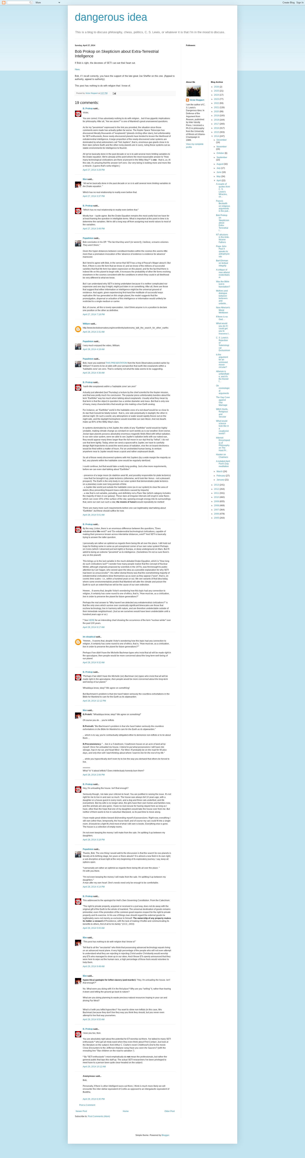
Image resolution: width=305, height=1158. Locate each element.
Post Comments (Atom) (99, 1116)
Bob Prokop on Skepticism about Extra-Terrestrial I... (222, 223)
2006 (217, 514)
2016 (217, 128)
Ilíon (85, 179)
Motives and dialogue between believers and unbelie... (222, 297)
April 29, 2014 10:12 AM (94, 1066)
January (221, 480)
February (221, 475)
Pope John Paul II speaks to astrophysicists (223, 251)
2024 (217, 95)
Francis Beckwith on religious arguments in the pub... (223, 206)
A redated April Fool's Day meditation (223, 464)
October (221, 153)
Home (126, 1111)
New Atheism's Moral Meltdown (223, 310)
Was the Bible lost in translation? (223, 284)
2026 (217, 87)
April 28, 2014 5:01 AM (93, 515)
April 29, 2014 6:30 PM (94, 1099)
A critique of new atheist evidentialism (223, 274)
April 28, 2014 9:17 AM (93, 627)
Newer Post (81, 1111)
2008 (217, 505)
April (219, 180)
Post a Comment (87, 1105)
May (219, 176)
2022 (217, 103)
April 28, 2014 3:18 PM (94, 839)
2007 (217, 510)
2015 (217, 132)
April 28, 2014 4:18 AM (93, 349)
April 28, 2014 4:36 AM (93, 373)
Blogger (165, 1135)
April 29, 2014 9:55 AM (93, 1019)
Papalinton (88, 238)
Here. (78, 69)
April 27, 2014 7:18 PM (94, 314)
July (219, 168)
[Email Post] (114, 93)
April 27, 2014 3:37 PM (94, 196)
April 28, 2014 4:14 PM (94, 887)
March (220, 471)
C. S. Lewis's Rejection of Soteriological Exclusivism (223, 344)
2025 (217, 91)
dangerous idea (111, 17)
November (222, 146)
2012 (217, 489)
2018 (217, 120)
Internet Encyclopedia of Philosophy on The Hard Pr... (223, 444)
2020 (217, 111)
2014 (217, 136)
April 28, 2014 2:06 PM (94, 775)
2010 (217, 497)
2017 (217, 124)
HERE (92, 620)
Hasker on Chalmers (222, 455)
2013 (217, 485)
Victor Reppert (197, 100)
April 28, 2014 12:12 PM (94, 701)
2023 (217, 99)
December (222, 140)
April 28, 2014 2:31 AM (93, 332)
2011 (217, 493)
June (219, 172)
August (220, 164)
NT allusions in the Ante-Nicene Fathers (222, 238)
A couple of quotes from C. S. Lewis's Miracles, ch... (223, 190)
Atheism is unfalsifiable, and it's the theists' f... (222, 376)
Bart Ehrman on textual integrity (222, 263)
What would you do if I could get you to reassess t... (223, 328)
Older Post (170, 1111)
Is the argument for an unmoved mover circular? (222, 361)
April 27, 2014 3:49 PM (94, 228)
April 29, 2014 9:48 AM (93, 966)
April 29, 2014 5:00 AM (93, 928)
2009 (217, 501)
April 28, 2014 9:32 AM (93, 662)
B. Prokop (88, 108)
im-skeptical (89, 637)
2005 (217, 518)
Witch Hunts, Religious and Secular (222, 413)
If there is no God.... (222, 317)
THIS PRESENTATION (116, 363)
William (86, 324)
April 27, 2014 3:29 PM (94, 170)
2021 (217, 107)
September (222, 157)
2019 (217, 115)
